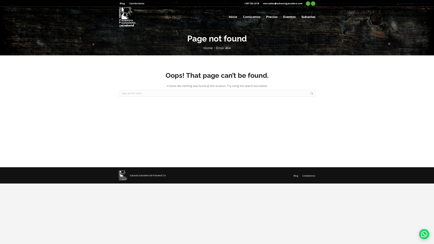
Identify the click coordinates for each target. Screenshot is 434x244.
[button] (424, 234)
